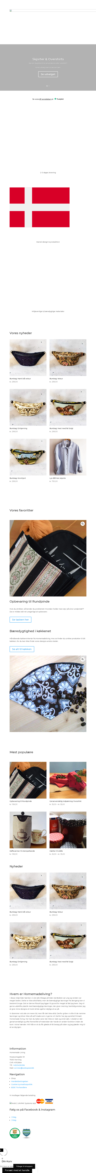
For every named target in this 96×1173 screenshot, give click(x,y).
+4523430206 (19, 1065)
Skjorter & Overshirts (48, 59)
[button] (83, 524)
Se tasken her (20, 619)
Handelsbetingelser (19, 1081)
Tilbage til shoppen (24, 1166)
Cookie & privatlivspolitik (21, 1084)
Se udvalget (48, 74)
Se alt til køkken (22, 649)
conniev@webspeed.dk (24, 1068)
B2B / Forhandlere (19, 1087)
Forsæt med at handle (17, 1170)
